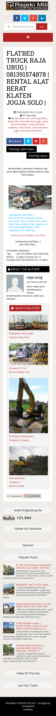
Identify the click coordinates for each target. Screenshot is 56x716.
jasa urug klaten (39, 118)
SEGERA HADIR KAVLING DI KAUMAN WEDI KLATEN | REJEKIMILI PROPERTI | (30, 648)
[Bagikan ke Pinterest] (36, 141)
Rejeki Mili (13, 121)
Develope (28, 709)
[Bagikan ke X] (28, 141)
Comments (16, 496)
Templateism (28, 706)
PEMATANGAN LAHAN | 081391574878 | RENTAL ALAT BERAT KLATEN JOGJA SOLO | (32, 626)
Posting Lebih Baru (21, 149)
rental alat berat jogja (30, 121)
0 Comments (33, 495)
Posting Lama (38, 155)
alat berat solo (22, 118)
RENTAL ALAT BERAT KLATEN (28, 235)
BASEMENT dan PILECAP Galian (32, 584)
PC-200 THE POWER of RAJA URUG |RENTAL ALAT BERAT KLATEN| (33, 566)
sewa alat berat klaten (31, 130)
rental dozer (25, 127)
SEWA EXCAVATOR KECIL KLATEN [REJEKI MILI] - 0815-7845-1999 (33, 605)
